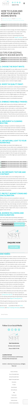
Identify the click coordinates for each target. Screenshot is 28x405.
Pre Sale (14, 384)
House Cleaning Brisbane (14, 374)
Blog (14, 392)
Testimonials (14, 395)
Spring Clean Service (7, 294)
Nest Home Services (6, 18)
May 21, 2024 (18, 18)
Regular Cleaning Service (16, 298)
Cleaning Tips (5, 20)
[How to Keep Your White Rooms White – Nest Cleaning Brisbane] (14, 24)
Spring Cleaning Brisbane (14, 376)
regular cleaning (18, 37)
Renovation (14, 382)
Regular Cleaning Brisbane (14, 379)
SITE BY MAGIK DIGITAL (14, 402)
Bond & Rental (14, 387)
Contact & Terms (14, 397)
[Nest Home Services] (6, 3)
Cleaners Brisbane (14, 371)
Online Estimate (14, 400)
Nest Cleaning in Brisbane (13, 307)
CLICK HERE (14, 247)
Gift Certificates (14, 389)
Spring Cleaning (20, 20)
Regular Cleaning (12, 20)
